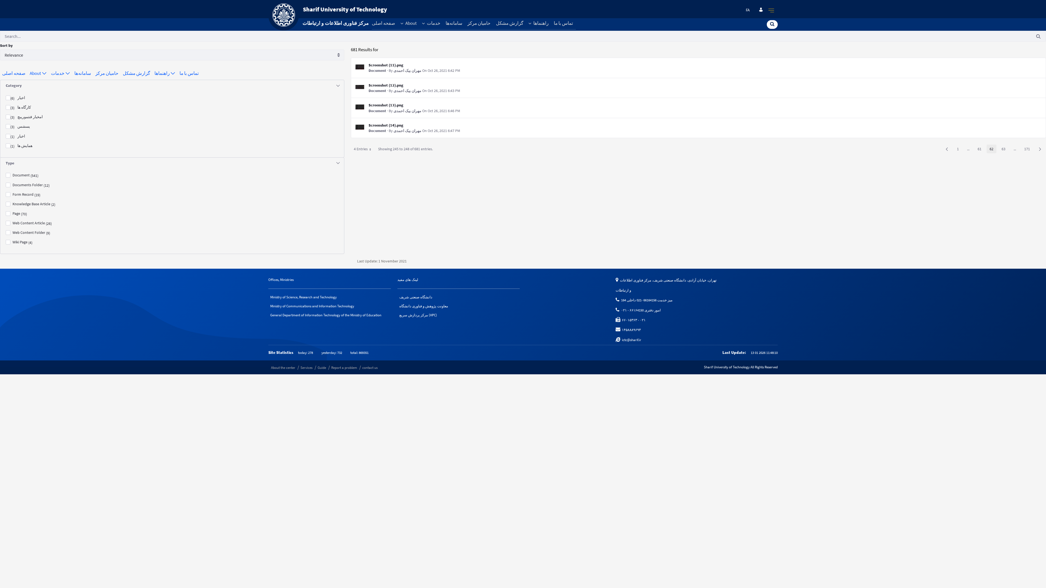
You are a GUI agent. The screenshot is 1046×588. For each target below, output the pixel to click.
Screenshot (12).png (386, 85)
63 (1005, 149)
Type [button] (10, 163)
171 (1028, 149)
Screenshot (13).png (386, 105)
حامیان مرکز (479, 23)
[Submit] (1038, 36)
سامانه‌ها (454, 23)
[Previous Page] (947, 149)
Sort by (6, 45)
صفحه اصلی (383, 23)
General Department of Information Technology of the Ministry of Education (325, 315)
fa (748, 10)
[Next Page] (1040, 149)
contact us (370, 367)
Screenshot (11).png (386, 65)
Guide (322, 367)
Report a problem (344, 367)
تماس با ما (563, 23)
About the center (283, 367)
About (411, 23)
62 (993, 149)
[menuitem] (14, 73)
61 (981, 149)
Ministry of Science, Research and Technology (303, 297)
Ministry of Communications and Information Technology (312, 306)
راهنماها (541, 23)
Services (306, 367)
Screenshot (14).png (386, 125)
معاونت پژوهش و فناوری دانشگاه (423, 306)
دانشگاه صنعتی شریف (415, 297)
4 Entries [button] (364, 149)
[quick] (771, 10)
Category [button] (14, 85)
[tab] (172, 85)
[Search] (772, 24)
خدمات (433, 23)
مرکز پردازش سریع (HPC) (418, 315)
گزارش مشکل (509, 23)
